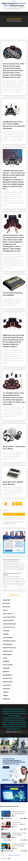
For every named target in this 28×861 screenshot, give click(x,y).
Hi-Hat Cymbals (8, 665)
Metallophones (7, 675)
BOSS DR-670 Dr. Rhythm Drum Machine (13, 483)
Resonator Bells (7, 682)
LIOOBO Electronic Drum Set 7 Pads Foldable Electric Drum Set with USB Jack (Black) (14, 125)
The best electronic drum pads (11, 559)
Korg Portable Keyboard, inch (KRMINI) (13, 294)
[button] (14, 26)
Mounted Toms (7, 678)
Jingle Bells (6, 668)
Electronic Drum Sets (9, 648)
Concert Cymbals (8, 620)
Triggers (5, 695)
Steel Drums (6, 688)
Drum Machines (7, 644)
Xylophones (6, 699)
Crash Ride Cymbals (9, 641)
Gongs (5, 658)
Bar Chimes (6, 603)
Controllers (6, 631)
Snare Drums (7, 685)
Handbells (6, 661)
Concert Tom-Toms (9, 627)
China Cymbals (7, 613)
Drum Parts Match (14, 19)
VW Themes (19, 731)
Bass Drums (6, 607)
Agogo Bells (6, 600)
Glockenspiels (7, 654)
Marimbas (6, 671)
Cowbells (5, 634)
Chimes (5, 610)
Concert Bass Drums (9, 617)
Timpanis (6, 692)
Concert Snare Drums (9, 624)
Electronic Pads (7, 651)
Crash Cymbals (7, 637)
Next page (18, 503)
